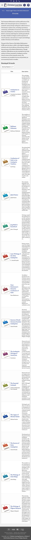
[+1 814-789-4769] (19, 1)
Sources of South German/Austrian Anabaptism (15, 322)
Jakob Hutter (14, 195)
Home (3, 10)
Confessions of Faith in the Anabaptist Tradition (14, 161)
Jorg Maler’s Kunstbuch (14, 225)
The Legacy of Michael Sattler (15, 415)
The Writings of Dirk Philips (15, 476)
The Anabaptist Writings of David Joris (14, 353)
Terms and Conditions (20, 532)
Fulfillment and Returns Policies (15, 533)
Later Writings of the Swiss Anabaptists (15, 255)
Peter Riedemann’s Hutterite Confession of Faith (14, 288)
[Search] (24, 5)
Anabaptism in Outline (14, 90)
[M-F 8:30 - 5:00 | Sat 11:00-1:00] (16, 1)
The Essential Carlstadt (14, 384)
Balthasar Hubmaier (13, 127)
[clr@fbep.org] (14, 1)
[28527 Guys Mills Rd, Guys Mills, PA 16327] (11, 1)
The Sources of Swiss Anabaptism (14, 445)
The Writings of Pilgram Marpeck (15, 507)
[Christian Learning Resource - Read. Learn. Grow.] (13, 5)
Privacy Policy (8, 532)
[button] (2, 5)
